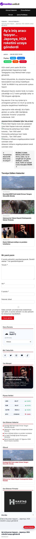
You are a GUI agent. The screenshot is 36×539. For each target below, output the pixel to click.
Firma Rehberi (25, 10)
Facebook (21, 58)
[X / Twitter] (10, 355)
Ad (3, 284)
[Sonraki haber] (30, 369)
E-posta (5, 291)
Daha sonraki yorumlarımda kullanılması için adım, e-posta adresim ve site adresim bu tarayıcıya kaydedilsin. (18, 312)
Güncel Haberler (11, 10)
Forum (10, 15)
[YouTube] (22, 355)
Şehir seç (8, 338)
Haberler (4, 21)
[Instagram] (16, 355)
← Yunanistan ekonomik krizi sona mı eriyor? (7, 157)
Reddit (15, 61)
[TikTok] (27, 355)
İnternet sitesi (7, 299)
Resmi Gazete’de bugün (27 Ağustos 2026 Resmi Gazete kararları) (17, 440)
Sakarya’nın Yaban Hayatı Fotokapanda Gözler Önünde (18, 430)
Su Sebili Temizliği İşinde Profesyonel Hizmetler (15, 436)
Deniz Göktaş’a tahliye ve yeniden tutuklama (18, 433)
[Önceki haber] (25, 369)
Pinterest (23, 61)
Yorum (5, 265)
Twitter (13, 58)
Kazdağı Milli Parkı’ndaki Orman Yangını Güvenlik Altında (16, 426)
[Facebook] (5, 355)
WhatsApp (7, 61)
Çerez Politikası (22, 15)
